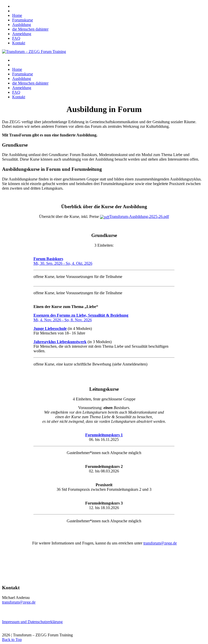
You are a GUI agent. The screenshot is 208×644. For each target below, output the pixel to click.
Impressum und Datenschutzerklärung (32, 622)
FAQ (16, 38)
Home (17, 15)
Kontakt (18, 43)
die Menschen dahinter (30, 29)
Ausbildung (21, 24)
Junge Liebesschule (50, 328)
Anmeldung (21, 34)
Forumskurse (22, 20)
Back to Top (12, 639)
